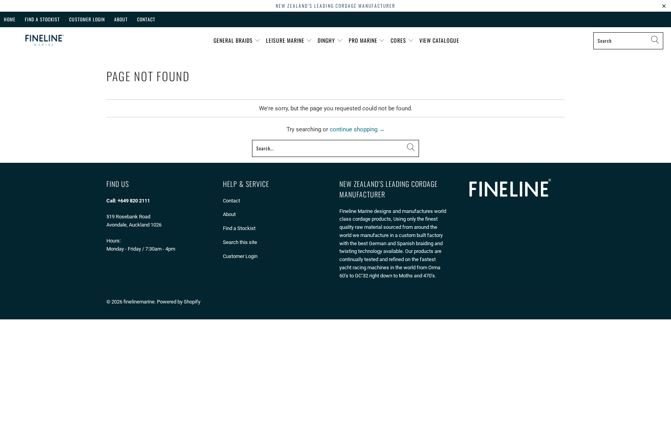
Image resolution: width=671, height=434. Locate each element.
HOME (10, 19)
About (121, 19)
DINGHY (327, 40)
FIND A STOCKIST (42, 19)
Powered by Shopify (178, 302)
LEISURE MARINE (286, 40)
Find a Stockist (239, 228)
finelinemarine (139, 302)
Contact (146, 19)
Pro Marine (364, 40)
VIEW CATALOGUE (439, 40)
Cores (399, 40)
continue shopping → (357, 129)
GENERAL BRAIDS (234, 40)
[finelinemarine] (44, 40)
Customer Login (87, 19)
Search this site (240, 242)
